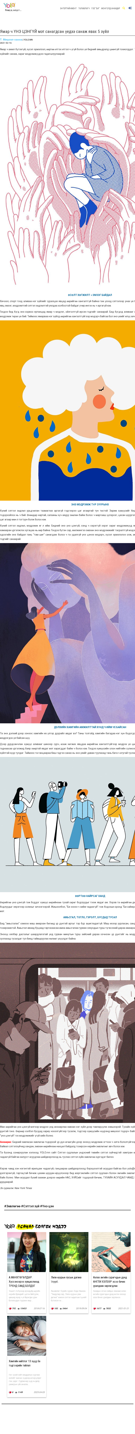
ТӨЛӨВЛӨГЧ (84, 8)
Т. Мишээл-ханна (11, 39)
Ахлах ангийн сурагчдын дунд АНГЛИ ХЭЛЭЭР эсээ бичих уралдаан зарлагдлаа (110, 1282)
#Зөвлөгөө (12, 1206)
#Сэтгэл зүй (30, 1206)
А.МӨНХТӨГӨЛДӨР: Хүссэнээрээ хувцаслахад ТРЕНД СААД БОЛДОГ (24, 1282)
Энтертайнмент (68, 8)
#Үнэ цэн (47, 1206)
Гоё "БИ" (95, 8)
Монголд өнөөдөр (110, 8)
